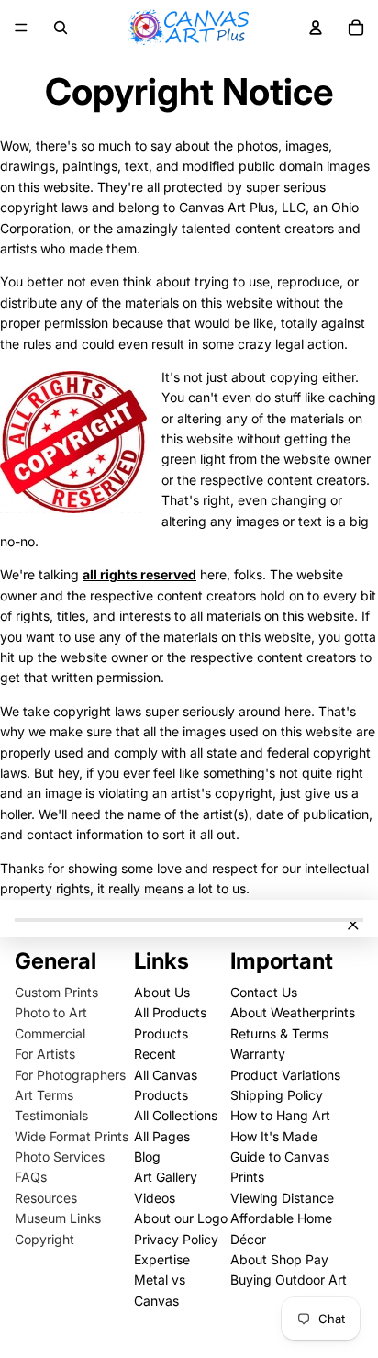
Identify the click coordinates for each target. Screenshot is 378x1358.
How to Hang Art (280, 1115)
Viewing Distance (282, 1198)
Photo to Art (51, 1012)
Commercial (50, 1033)
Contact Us (263, 992)
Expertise (162, 1259)
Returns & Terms (279, 1033)
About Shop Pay (279, 1259)
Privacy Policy (176, 1239)
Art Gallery (165, 1176)
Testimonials (51, 1115)
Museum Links (58, 1218)
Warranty (257, 1053)
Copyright (44, 1239)
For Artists (45, 1053)
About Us (162, 992)
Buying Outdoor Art (288, 1279)
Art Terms (44, 1095)
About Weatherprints (292, 1012)
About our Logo (181, 1218)
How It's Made (273, 1136)
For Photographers (70, 1075)
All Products (170, 1012)
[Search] (60, 27)
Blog (147, 1156)
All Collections (175, 1115)
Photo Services (60, 1156)
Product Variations (285, 1075)
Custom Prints (56, 992)
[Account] (315, 27)
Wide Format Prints (71, 1136)
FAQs (31, 1176)
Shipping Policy (276, 1095)
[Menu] (21, 27)
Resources (46, 1198)
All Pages (162, 1136)
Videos (154, 1198)
